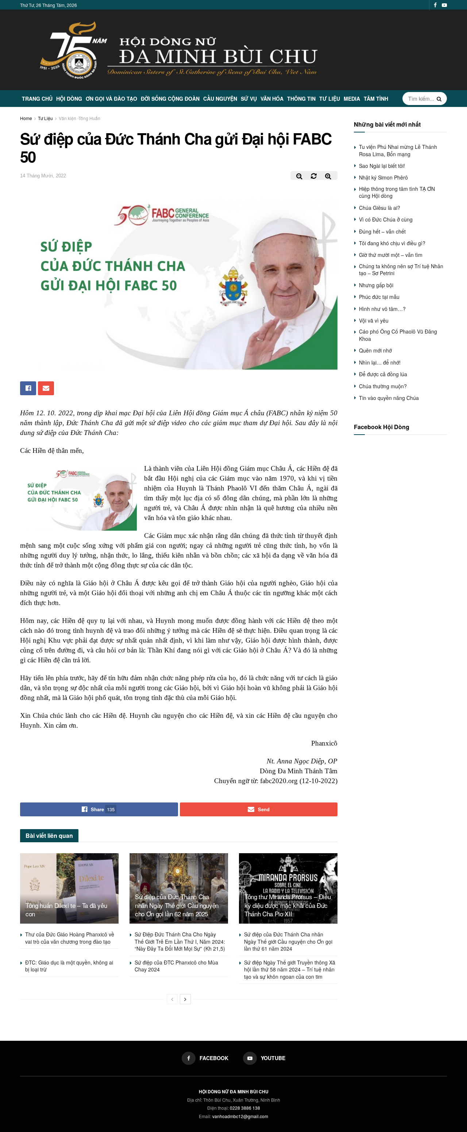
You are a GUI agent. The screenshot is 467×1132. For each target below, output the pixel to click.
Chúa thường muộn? (383, 386)
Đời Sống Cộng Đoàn (170, 98)
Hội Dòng (69, 98)
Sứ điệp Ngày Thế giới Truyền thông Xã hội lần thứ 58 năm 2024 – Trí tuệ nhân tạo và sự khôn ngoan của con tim (289, 969)
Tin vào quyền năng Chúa (389, 397)
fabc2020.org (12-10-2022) (298, 781)
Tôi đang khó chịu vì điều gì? (392, 243)
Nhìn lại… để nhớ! (380, 362)
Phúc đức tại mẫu (379, 296)
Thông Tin (301, 98)
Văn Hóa (271, 98)
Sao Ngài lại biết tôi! (382, 165)
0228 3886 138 (245, 1108)
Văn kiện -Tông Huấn (79, 118)
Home (26, 118)
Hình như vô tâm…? (382, 308)
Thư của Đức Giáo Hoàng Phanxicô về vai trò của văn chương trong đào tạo (69, 938)
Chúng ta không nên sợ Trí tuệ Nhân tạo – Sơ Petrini (401, 269)
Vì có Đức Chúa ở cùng (386, 219)
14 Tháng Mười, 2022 (43, 175)
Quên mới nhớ (375, 350)
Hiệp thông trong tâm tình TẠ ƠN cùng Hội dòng (397, 192)
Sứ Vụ (249, 98)
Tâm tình (376, 98)
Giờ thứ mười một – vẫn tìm (390, 254)
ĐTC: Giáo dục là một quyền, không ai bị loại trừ (69, 966)
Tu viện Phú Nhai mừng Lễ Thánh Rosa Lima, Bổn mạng (398, 150)
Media (352, 98)
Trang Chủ (37, 98)
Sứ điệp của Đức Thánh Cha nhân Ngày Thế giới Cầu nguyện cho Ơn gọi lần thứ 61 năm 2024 (288, 941)
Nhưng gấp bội (376, 285)
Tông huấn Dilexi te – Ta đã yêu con (66, 910)
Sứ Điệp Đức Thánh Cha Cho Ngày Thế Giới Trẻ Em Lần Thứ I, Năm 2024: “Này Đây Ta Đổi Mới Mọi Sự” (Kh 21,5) (180, 941)
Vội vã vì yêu (374, 320)
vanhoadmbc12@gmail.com (240, 1116)
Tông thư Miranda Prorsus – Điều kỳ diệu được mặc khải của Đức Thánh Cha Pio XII (287, 905)
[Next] (185, 999)
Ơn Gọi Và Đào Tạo (111, 98)
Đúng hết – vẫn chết (382, 231)
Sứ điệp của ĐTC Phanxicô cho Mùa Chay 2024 (176, 966)
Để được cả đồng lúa (383, 374)
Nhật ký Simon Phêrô (383, 177)
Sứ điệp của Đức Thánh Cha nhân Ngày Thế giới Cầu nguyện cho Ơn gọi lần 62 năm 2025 (177, 905)
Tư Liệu (329, 98)
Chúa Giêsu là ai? (379, 207)
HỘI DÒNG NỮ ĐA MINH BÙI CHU (234, 1091)
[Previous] (172, 999)
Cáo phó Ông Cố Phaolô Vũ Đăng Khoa (398, 335)
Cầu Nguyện (220, 98)
